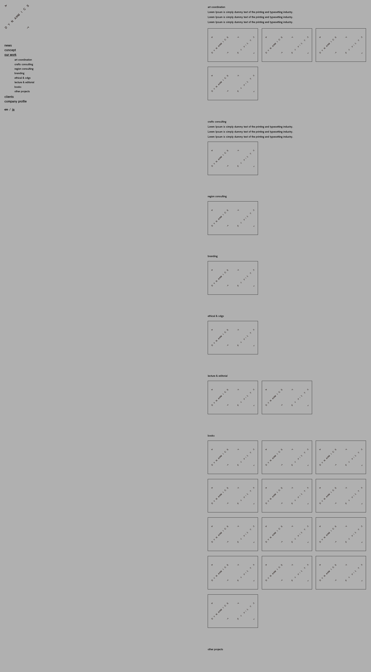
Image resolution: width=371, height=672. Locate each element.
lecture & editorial (24, 82)
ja (13, 109)
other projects (22, 91)
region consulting (23, 69)
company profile (15, 101)
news (8, 45)
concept (10, 49)
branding (19, 73)
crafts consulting (23, 64)
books (17, 87)
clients (9, 96)
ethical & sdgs (22, 78)
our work (10, 54)
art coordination (23, 60)
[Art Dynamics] (27, 16)
